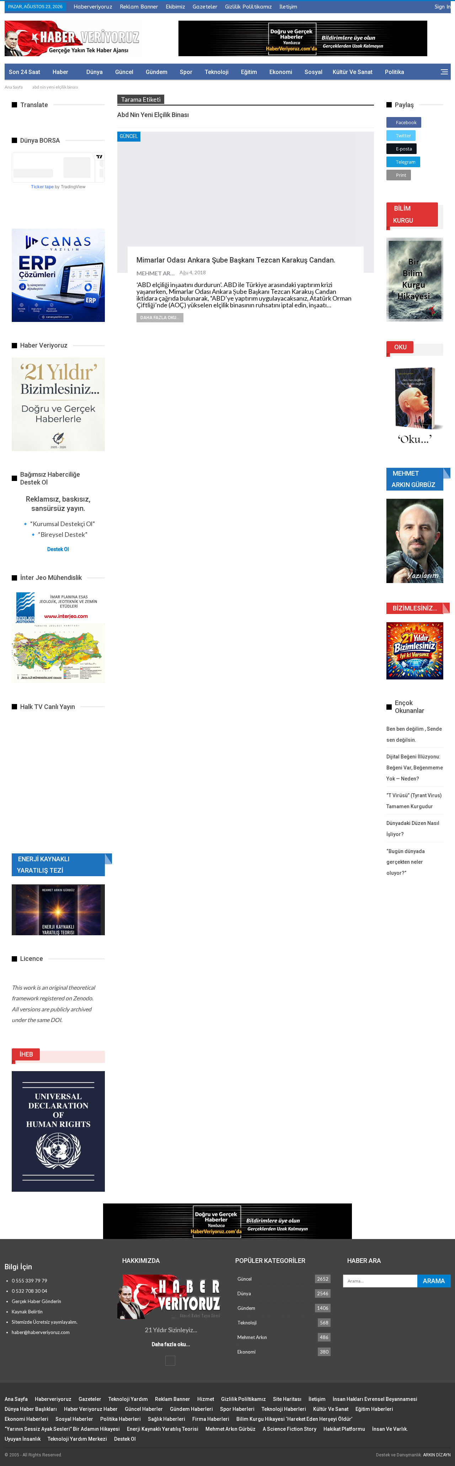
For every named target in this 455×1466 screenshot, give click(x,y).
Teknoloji (217, 72)
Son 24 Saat (24, 72)
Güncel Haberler (144, 1409)
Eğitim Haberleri (374, 1409)
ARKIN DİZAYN (437, 1454)
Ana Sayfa (16, 1399)
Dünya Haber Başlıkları (31, 1409)
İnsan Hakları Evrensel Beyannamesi (375, 1399)
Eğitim (249, 72)
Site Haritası (287, 1399)
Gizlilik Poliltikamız (248, 7)
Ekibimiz (175, 7)
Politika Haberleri (120, 1419)
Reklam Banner (139, 7)
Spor (186, 72)
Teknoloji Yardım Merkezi (77, 1439)
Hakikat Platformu (344, 1429)
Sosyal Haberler (74, 1419)
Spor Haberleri (237, 1409)
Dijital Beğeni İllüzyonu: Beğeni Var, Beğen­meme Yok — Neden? (414, 767)
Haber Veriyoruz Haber (91, 1409)
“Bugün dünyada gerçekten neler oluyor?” (405, 862)
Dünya (94, 72)
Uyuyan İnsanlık (23, 1439)
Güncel (124, 72)
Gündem (156, 72)
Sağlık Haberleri (166, 1419)
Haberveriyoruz (93, 7)
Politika (394, 72)
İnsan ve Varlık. (390, 1429)
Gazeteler (205, 7)
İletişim (288, 7)
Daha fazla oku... (160, 317)
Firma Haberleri (210, 1419)
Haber (60, 72)
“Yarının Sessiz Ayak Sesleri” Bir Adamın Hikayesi (62, 1429)
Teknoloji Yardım (128, 1399)
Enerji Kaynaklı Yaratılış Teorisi (162, 1429)
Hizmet (205, 1399)
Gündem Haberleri (191, 1409)
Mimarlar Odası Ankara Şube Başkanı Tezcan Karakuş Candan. (236, 260)
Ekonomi (280, 72)
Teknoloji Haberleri (284, 1409)
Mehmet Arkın (252, 1337)
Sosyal (313, 72)
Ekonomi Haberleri (26, 1419)
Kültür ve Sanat (353, 72)
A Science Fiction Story (289, 1429)
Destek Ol (58, 549)
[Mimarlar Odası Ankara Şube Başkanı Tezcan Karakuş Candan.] (245, 202)
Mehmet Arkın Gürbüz (230, 1429)
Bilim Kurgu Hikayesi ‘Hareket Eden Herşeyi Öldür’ (294, 1419)
